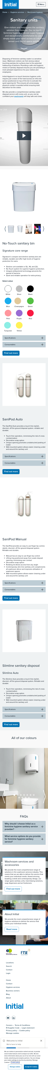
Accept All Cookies (31, 1067)
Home (4, 12)
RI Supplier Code (12, 1028)
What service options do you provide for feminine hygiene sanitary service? (23, 839)
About (8, 998)
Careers (9, 1025)
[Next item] (43, 228)
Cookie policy (24, 1030)
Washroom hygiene (35, 12)
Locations (10, 963)
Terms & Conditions (22, 1025)
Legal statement (28, 1028)
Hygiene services (17, 12)
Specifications (10, 338)
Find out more (11, 353)
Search (9, 966)
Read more (11, 929)
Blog (8, 994)
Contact (9, 970)
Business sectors (13, 991)
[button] (24, 48)
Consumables (10, 344)
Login (8, 973)
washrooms (18, 96)
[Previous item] (5, 228)
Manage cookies (12, 1033)
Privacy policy (11, 1030)
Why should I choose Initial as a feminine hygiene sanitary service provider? (21, 826)
